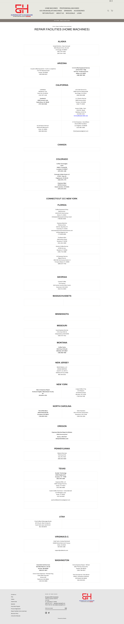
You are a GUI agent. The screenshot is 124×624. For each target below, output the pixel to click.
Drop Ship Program (15, 606)
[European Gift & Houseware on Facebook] (49, 613)
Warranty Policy (14, 613)
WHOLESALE (70, 13)
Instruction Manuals (15, 615)
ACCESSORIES (79, 10)
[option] (62, 20)
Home (54, 26)
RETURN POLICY (48, 13)
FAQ (12, 596)
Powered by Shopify (62, 618)
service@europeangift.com (59, 604)
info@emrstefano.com (62, 438)
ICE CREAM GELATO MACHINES (51, 10)
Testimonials (14, 601)
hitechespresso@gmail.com (80, 131)
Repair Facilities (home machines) (19, 611)
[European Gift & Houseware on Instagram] (46, 613)
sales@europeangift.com (59, 603)
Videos (12, 599)
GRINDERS (68, 10)
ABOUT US (60, 13)
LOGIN (79, 13)
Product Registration (16, 608)
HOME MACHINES (51, 8)
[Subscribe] (66, 608)
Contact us (13, 594)
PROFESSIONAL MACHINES (69, 8)
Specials (13, 604)
